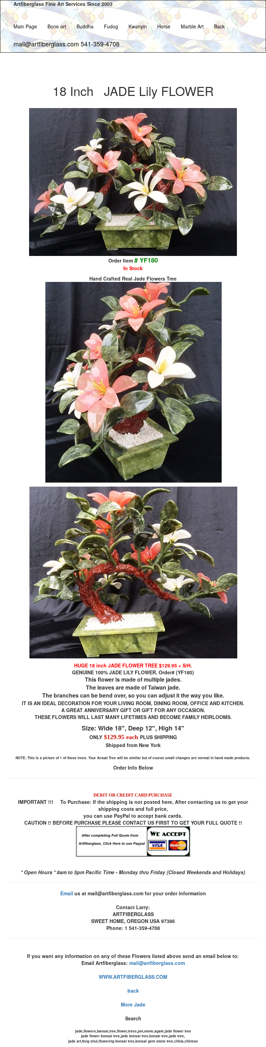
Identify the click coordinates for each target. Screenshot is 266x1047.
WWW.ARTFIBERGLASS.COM (133, 976)
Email (66, 893)
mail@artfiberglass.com (157, 962)
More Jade (133, 1004)
